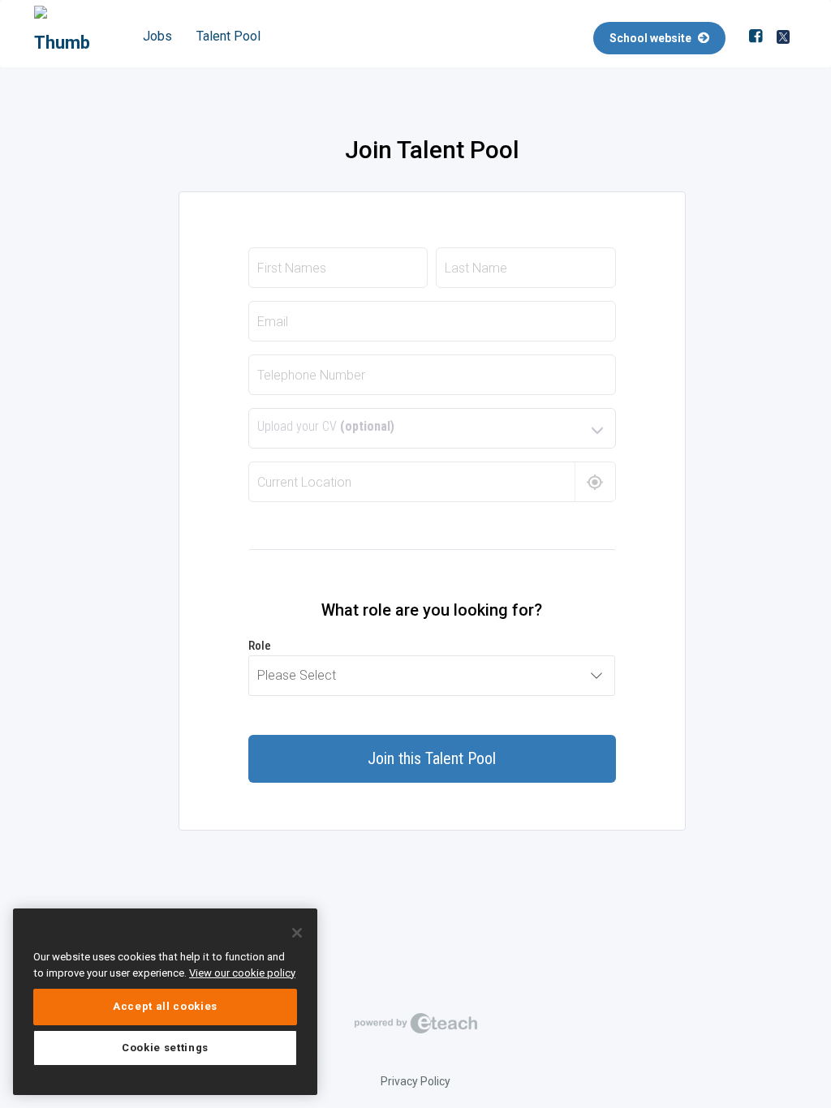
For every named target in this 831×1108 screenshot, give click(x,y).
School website (651, 38)
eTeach (415, 1023)
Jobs (157, 36)
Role (259, 645)
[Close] (297, 933)
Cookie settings (165, 1047)
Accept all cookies (165, 1006)
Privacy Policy (415, 1081)
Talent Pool (228, 36)
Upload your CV (325, 426)
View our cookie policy (242, 973)
